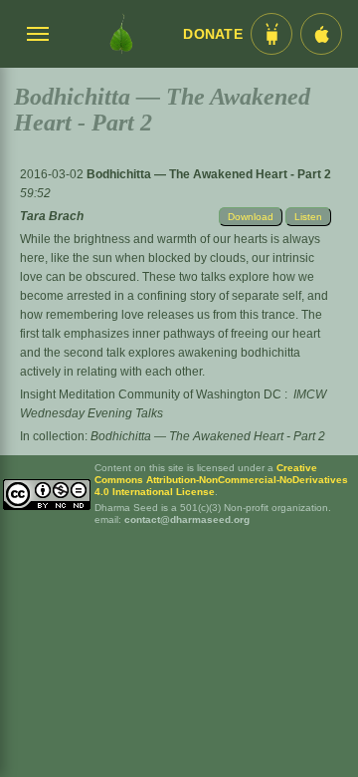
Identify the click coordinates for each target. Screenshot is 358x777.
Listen (308, 216)
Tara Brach (52, 216)
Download (250, 216)
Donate (213, 34)
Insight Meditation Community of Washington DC (150, 394)
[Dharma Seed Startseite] (121, 34)
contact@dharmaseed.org (187, 519)
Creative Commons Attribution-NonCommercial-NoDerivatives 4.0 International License (221, 479)
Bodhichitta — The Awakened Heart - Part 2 (209, 174)
